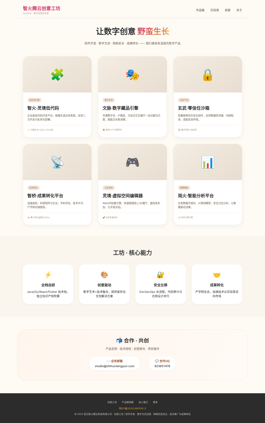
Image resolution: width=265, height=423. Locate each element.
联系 (155, 402)
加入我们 (143, 402)
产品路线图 (128, 402)
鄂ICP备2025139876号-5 (132, 408)
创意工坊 (112, 402)
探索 (228, 10)
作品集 (200, 10)
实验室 (214, 10)
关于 (239, 10)
